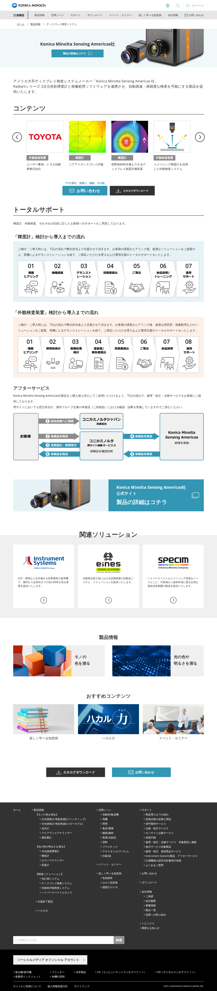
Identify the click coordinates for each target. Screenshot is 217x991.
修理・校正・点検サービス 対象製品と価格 (171, 842)
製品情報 (39, 15)
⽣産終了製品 (45, 901)
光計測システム (50, 878)
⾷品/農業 (108, 828)
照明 (105, 823)
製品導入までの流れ (157, 814)
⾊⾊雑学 (107, 878)
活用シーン (57, 15)
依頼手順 (151, 837)
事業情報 (151, 905)
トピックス (148, 923)
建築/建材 (108, 833)
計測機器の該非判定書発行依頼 (163, 860)
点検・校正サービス (157, 828)
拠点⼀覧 (151, 910)
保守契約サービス (156, 823)
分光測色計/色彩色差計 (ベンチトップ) (63, 819)
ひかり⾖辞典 (110, 882)
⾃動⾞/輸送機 (110, 814)
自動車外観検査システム (56, 888)
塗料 (105, 842)
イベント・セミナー (120, 15)
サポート (76, 15)
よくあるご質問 (154, 865)
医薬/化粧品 (109, 837)
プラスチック (110, 846)
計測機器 (19, 15)
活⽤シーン (104, 810)
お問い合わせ (149, 873)
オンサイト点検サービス (160, 833)
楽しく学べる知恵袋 (150, 15)
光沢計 (45, 828)
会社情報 (173, 15)
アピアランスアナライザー (57, 833)
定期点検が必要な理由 (158, 819)
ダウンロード (94, 15)
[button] (17, 137)
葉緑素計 (47, 837)
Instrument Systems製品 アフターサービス (172, 856)
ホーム (20, 24)
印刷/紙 (106, 856)
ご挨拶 (149, 896)
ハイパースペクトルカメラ (57, 892)
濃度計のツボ (110, 887)
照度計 (45, 865)
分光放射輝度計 (50, 851)
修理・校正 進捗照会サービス (163, 851)
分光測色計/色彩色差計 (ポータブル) (62, 823)
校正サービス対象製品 (158, 846)
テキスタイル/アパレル (115, 851)
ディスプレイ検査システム (57, 883)
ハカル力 (43, 910)
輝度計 (45, 856)
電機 (105, 819)
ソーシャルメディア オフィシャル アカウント (48, 960)
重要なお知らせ (150, 928)
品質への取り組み (156, 914)
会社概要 (151, 901)
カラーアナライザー (53, 860)
